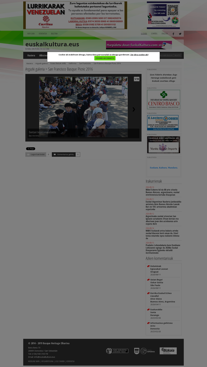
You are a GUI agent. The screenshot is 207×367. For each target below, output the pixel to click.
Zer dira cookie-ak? (139, 54)
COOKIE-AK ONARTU (105, 58)
